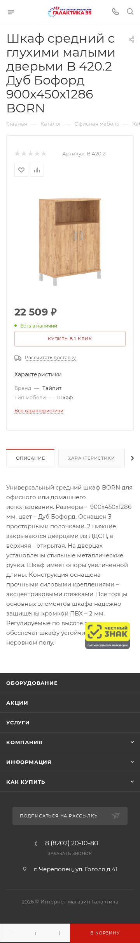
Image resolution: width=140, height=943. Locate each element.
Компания (24, 742)
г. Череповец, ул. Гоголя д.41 (75, 869)
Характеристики (91, 458)
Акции (17, 703)
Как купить (25, 782)
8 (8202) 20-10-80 (71, 843)
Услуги (18, 722)
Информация (29, 762)
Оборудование (32, 683)
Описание (30, 458)
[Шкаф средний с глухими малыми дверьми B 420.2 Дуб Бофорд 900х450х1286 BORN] (70, 241)
